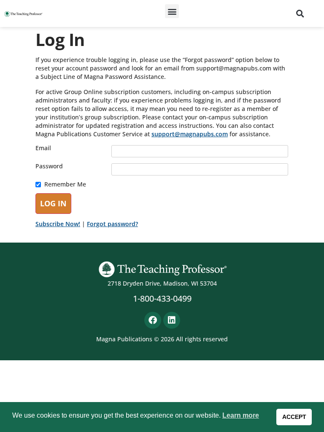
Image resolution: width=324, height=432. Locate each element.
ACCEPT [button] (294, 416)
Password (49, 166)
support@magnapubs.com (189, 134)
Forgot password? (112, 224)
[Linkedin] (171, 320)
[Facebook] (152, 320)
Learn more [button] (240, 415)
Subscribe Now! (57, 224)
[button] (172, 11)
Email (43, 148)
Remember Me (65, 184)
